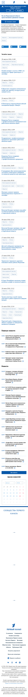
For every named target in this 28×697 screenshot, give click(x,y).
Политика (4, 117)
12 (10, 493)
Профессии (19, 117)
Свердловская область (7, 294)
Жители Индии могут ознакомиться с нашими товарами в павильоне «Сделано (15, 404)
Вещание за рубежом (15, 658)
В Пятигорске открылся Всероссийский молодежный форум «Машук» (14, 104)
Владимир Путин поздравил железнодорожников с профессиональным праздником (12, 157)
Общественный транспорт (17, 64)
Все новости (14, 472)
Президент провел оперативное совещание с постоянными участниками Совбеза (14, 359)
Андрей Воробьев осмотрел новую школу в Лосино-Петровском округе (15, 420)
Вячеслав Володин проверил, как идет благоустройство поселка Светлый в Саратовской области (13, 229)
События (8, 647)
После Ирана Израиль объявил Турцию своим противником (13, 380)
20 (13, 496)
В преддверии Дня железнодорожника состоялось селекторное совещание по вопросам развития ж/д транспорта (14, 172)
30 (13, 487)
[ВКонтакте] (5, 47)
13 (13, 493)
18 (7, 496)
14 (17, 493)
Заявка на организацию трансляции (14, 683)
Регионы (4, 40)
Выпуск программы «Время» (13, 467)
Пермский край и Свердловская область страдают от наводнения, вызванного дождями (12, 322)
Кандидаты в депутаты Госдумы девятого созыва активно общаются (15, 412)
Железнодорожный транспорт (15, 37)
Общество (4, 37)
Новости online (5, 64)
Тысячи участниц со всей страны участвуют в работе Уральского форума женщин (14, 298)
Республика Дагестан (7, 85)
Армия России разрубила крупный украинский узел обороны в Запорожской (15, 337)
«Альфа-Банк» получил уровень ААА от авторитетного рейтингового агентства (15, 444)
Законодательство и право (8, 186)
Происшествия (5, 277)
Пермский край (17, 315)
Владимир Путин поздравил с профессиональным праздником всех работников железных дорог (14, 121)
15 (20, 493)
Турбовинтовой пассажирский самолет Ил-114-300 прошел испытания (13, 428)
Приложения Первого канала (14, 638)
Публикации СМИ (17, 647)
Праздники (11, 117)
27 (4, 487)
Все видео (20, 640)
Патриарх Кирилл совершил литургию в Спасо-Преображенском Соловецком (15, 396)
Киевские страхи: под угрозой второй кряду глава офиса (15, 352)
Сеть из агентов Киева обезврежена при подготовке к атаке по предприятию (15, 345)
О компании (9, 633)
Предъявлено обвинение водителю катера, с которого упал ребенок (15, 436)
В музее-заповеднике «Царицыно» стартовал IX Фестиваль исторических (15, 452)
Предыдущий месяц (3, 483)
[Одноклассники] (14, 47)
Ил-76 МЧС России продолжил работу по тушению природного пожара (15, 388)
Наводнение (21, 308)
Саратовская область (6, 207)
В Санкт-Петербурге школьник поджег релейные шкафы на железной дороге (14, 281)
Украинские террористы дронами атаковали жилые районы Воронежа (13, 261)
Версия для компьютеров (14, 654)
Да (10, 10)
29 (10, 487)
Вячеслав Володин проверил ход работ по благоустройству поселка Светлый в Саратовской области (14, 211)
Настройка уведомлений (14, 650)
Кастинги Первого (10, 640)
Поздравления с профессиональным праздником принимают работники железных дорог (13, 139)
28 (7, 487)
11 (7, 493)
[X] (22, 47)
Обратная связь (6, 645)
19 (10, 496)
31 (17, 487)
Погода (11, 312)
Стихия (10, 315)
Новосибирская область (7, 243)
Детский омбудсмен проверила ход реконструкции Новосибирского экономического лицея (13, 247)
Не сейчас (19, 10)
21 (17, 496)
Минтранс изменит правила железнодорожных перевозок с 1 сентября (12, 193)
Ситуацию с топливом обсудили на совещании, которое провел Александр (14, 373)
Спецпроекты (18, 633)
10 (4, 493)
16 (23, 493)
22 (20, 496)
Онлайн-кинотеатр (14, 635)
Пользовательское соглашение (14, 642)
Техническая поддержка (19, 645)
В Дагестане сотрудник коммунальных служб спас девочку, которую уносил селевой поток (14, 90)
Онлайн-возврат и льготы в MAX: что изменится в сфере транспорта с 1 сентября (13, 72)
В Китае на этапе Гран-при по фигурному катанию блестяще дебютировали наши (14, 460)
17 (4, 496)
